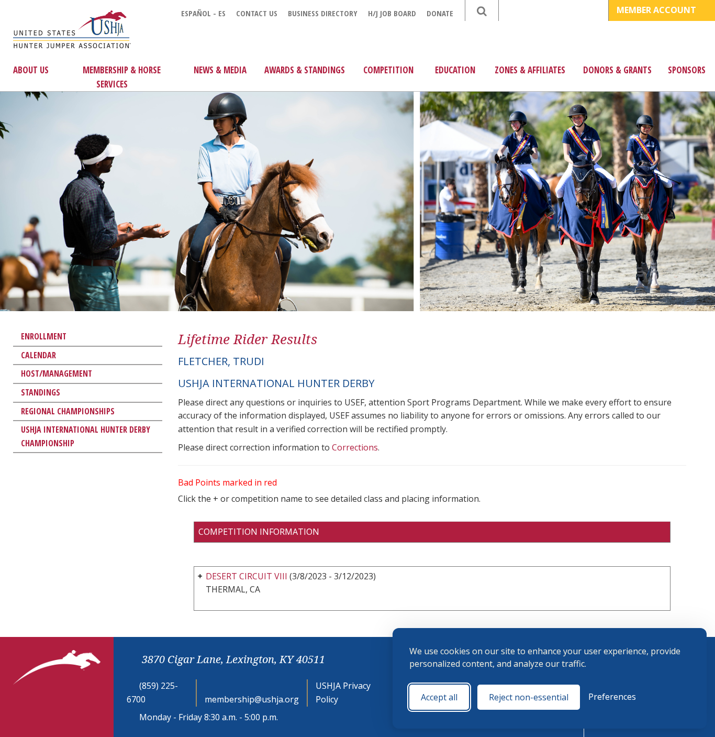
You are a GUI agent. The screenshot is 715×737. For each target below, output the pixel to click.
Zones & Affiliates (530, 70)
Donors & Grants (617, 70)
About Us (31, 70)
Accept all (439, 697)
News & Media (220, 70)
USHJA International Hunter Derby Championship (85, 436)
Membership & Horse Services (122, 77)
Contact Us (256, 13)
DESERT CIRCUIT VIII (246, 576)
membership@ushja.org (252, 699)
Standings (40, 392)
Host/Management (56, 373)
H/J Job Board (392, 13)
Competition (388, 70)
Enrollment (43, 336)
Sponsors (687, 70)
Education (455, 70)
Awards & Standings (304, 70)
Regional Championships (68, 411)
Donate (440, 13)
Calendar (38, 355)
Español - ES (203, 13)
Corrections (355, 447)
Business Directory (323, 13)
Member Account (657, 10)
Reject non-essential (528, 697)
